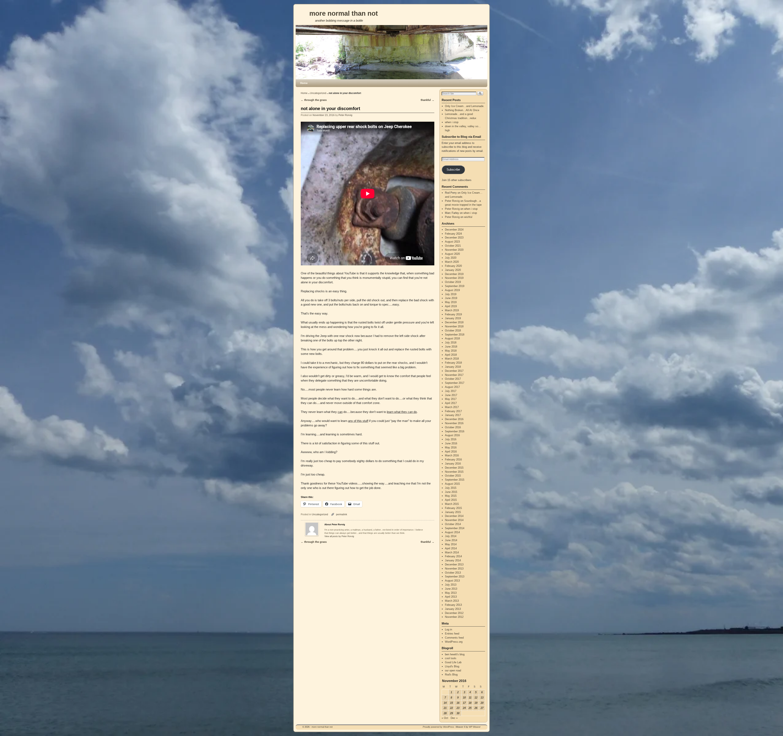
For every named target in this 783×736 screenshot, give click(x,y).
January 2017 (453, 415)
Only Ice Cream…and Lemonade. (464, 106)
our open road (453, 670)
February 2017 (453, 411)
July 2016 (450, 439)
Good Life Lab (453, 662)
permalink (341, 514)
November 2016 (454, 423)
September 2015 (454, 479)
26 (475, 708)
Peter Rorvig (345, 115)
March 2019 (452, 310)
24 (464, 708)
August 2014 (452, 532)
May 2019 (451, 302)
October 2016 (453, 427)
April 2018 (451, 354)
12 (475, 697)
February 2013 (453, 604)
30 (458, 713)
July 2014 (450, 536)
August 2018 (452, 338)
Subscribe (453, 169)
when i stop (451, 122)
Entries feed (452, 633)
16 (458, 702)
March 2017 (452, 407)
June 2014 (451, 540)
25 (470, 708)
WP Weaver (475, 727)
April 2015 (451, 499)
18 (470, 702)
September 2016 (454, 431)
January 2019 (453, 318)
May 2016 (451, 447)
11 (470, 697)
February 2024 (453, 233)
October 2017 (453, 378)
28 (445, 713)
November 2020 (454, 249)
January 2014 (453, 560)
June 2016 (451, 443)
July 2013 (450, 584)
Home (303, 83)
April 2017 (451, 403)
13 (482, 697)
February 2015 (453, 508)
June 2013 (451, 588)
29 (451, 713)
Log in (448, 629)
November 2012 (454, 616)
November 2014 (454, 520)
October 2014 (453, 524)
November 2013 (454, 568)
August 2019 (452, 290)
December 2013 (454, 564)
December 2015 (454, 467)
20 (482, 702)
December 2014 (454, 516)
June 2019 (451, 298)
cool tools (450, 658)
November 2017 (454, 374)
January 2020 (453, 269)
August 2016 (452, 435)
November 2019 (454, 277)
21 (445, 708)
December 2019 (454, 274)
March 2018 (452, 358)
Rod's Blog (451, 674)
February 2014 (453, 556)
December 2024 (454, 229)
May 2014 (451, 544)
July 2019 (450, 294)
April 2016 (451, 451)
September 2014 (454, 528)
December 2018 (454, 322)
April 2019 (451, 306)
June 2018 (451, 346)
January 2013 (453, 608)
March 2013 (452, 600)
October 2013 (453, 572)
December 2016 (454, 419)
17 (464, 702)
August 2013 (452, 580)
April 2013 (451, 596)
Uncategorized (318, 93)
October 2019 (453, 282)
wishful (468, 216)
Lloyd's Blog (452, 666)
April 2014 (451, 548)
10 (464, 697)
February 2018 (453, 362)
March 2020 (452, 261)
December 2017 (454, 370)
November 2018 (454, 326)
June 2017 (451, 395)
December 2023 (454, 237)
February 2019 (453, 314)
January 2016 (453, 463)
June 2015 (451, 491)
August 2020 (452, 253)
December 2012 (454, 613)
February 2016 (453, 459)
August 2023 (452, 241)
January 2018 (453, 366)
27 (482, 708)
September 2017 (454, 382)
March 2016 (452, 455)
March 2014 (452, 552)
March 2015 (452, 503)
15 (451, 702)
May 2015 (451, 495)
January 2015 (453, 512)
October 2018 (453, 330)
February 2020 (453, 265)
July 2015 (450, 487)
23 (458, 708)
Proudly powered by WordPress (438, 727)
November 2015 (454, 471)
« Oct (445, 717)
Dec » (454, 717)
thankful (427, 100)
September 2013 (454, 576)
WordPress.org (453, 641)
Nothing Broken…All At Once (462, 110)
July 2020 (450, 257)
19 (475, 702)
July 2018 (450, 342)
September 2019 (454, 286)
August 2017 (452, 386)
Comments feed (454, 637)
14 (445, 702)
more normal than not (343, 13)
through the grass (314, 100)
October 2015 (453, 475)
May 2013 (451, 592)
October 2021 (453, 245)
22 (451, 708)
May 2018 (451, 350)
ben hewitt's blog (454, 654)
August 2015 (452, 483)
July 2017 (450, 391)
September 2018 (454, 334)
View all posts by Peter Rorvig (339, 536)
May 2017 (451, 399)
